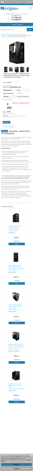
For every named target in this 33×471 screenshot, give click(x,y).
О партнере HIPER (7, 85)
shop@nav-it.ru (16, 16)
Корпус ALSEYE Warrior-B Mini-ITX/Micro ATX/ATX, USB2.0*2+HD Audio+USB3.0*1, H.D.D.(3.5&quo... (15, 307)
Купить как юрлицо (8, 126)
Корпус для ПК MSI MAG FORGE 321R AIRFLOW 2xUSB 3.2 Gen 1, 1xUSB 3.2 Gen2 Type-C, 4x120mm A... (16, 347)
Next (28, 70)
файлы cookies (16, 455)
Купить (16, 244)
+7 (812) (16, 17)
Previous (5, 70)
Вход (30, 2)
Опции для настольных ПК (18, 34)
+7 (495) (16, 19)
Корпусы (3, 35)
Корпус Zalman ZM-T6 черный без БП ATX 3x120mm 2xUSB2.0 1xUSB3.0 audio (14, 228)
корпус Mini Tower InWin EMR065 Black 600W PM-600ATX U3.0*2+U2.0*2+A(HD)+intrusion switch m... (17, 386)
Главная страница (5, 34)
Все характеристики (7, 99)
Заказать (6, 122)
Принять (16, 464)
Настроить (16, 468)
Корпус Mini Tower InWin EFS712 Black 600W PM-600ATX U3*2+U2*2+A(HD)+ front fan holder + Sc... (16, 268)
